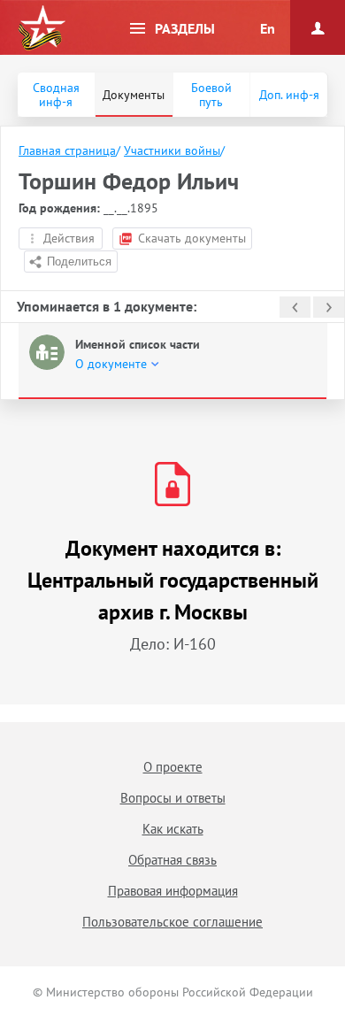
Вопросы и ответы (173, 797)
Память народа (41, 28)
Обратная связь (172, 859)
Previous (295, 307)
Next (328, 307)
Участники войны (172, 150)
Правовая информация (173, 890)
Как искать (172, 828)
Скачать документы (192, 238)
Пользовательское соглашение (172, 921)
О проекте (173, 766)
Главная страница (67, 150)
